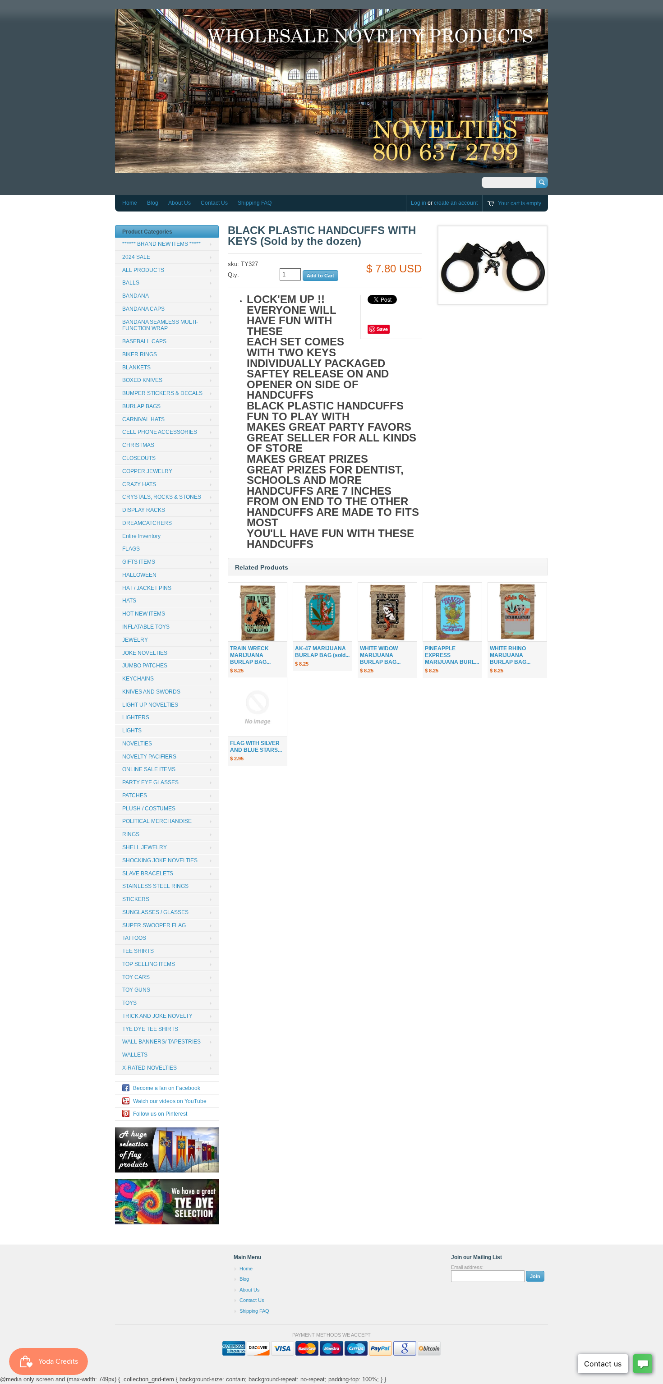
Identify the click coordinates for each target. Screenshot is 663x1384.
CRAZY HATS (139, 484)
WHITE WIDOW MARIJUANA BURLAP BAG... (380, 655)
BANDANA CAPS (143, 309)
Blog (152, 203)
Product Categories (147, 232)
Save (382, 329)
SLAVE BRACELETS (147, 873)
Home (129, 203)
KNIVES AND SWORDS (151, 692)
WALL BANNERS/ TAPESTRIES (161, 1042)
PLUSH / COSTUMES (148, 808)
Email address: (467, 1267)
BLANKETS (136, 367)
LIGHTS (132, 730)
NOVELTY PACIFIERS (149, 757)
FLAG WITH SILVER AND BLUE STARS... (256, 746)
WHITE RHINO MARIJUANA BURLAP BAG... (510, 655)
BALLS (130, 283)
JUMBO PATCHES (144, 665)
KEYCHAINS (138, 679)
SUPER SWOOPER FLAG (154, 925)
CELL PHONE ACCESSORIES (159, 432)
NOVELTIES (137, 743)
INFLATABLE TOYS (146, 627)
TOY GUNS (136, 990)
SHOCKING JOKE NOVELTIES (160, 860)
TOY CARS (136, 977)
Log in (418, 203)
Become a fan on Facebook (166, 1088)
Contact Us (214, 203)
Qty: (233, 274)
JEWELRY (135, 640)
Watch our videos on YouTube (170, 1101)
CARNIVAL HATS (143, 419)
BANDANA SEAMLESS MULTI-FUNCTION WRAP (160, 325)
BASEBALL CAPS (144, 341)
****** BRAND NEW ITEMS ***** (161, 244)
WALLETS (134, 1055)
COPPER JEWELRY (147, 471)
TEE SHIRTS (138, 951)
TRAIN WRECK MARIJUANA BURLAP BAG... (250, 655)
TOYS (129, 1003)
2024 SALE (136, 257)
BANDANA (135, 296)
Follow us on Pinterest (160, 1114)
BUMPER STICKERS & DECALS (162, 393)
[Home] (331, 168)
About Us (179, 203)
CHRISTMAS (138, 445)
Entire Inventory (141, 536)
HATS (129, 601)
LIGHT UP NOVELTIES (150, 705)
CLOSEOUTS (139, 458)
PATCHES (134, 795)
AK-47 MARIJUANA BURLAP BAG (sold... (322, 651)
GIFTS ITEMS (138, 562)
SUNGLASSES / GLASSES (155, 912)
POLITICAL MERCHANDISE (157, 821)
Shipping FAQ (255, 203)
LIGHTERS (135, 717)
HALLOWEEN (139, 575)
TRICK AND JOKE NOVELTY (157, 1016)
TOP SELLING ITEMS (148, 964)
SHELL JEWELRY (144, 847)
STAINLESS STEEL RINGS (155, 886)
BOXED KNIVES (142, 380)
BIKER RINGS (139, 354)
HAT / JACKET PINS (146, 588)
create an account (456, 203)
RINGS (130, 834)
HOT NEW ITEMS (143, 614)
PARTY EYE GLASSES (150, 782)
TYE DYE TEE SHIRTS (150, 1029)
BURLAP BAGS (141, 406)
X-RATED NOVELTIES (149, 1068)
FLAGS (131, 549)
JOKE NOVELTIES (144, 653)
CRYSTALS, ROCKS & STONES (161, 497)
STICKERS (135, 899)
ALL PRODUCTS (143, 270)
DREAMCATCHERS (147, 523)
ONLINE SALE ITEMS (148, 769)
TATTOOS (134, 938)
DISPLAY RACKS (143, 510)
